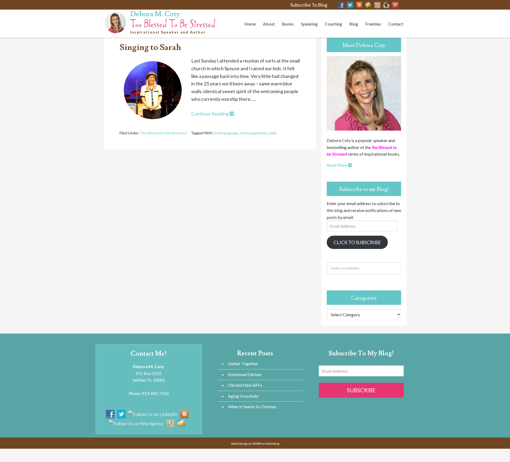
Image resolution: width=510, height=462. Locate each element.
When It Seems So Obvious (252, 406)
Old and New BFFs (245, 385)
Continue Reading (210, 113)
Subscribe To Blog (308, 5)
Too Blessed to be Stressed (163, 133)
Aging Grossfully (243, 395)
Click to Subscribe (357, 242)
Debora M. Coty (155, 14)
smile (272, 133)
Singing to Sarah (150, 47)
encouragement (253, 133)
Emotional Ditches (244, 374)
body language (226, 133)
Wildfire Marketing (265, 444)
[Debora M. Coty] (172, 22)
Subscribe (361, 390)
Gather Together (243, 363)
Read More (337, 165)
